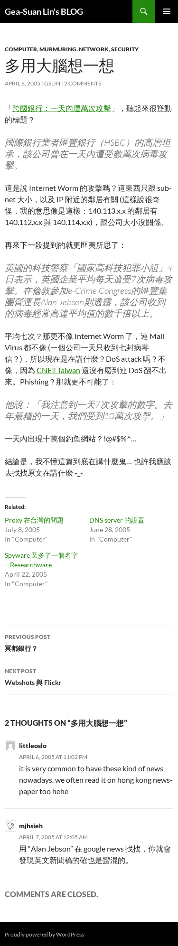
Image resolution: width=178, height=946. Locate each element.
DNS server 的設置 (116, 520)
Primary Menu (166, 11)
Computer (21, 49)
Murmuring (57, 49)
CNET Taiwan (58, 370)
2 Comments (82, 83)
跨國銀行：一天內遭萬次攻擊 (61, 107)
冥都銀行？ (27, 642)
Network (94, 49)
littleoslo (33, 745)
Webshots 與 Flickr (33, 676)
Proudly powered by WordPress (44, 934)
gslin (52, 83)
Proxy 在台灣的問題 (34, 520)
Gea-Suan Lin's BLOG (44, 11)
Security (125, 49)
